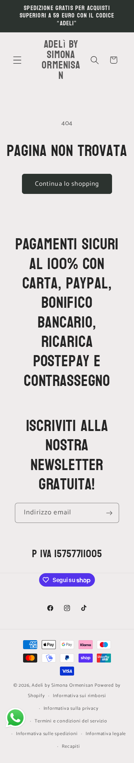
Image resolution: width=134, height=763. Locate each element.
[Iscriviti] (109, 513)
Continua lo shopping (67, 184)
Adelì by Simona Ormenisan (63, 685)
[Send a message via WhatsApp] (15, 718)
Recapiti (71, 746)
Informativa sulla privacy (71, 708)
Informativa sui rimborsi (79, 696)
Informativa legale (106, 734)
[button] (17, 60)
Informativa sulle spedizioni (47, 734)
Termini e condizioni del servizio (71, 721)
